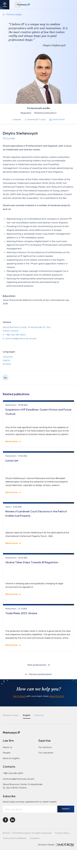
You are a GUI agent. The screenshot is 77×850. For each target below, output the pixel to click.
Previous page (14, 14)
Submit (66, 809)
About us (7, 747)
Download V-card (36, 119)
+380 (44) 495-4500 (13, 773)
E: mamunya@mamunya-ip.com (20, 338)
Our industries (45, 753)
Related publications (45, 113)
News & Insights (11, 758)
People (6, 753)
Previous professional (40, 674)
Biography (26, 113)
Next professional (36, 665)
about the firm (56, 696)
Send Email (59, 119)
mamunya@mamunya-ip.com (18, 779)
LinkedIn (16, 119)
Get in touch (19, 696)
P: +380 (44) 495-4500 (14, 335)
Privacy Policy (62, 833)
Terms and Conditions (14, 838)
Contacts (34, 838)
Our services (45, 747)
